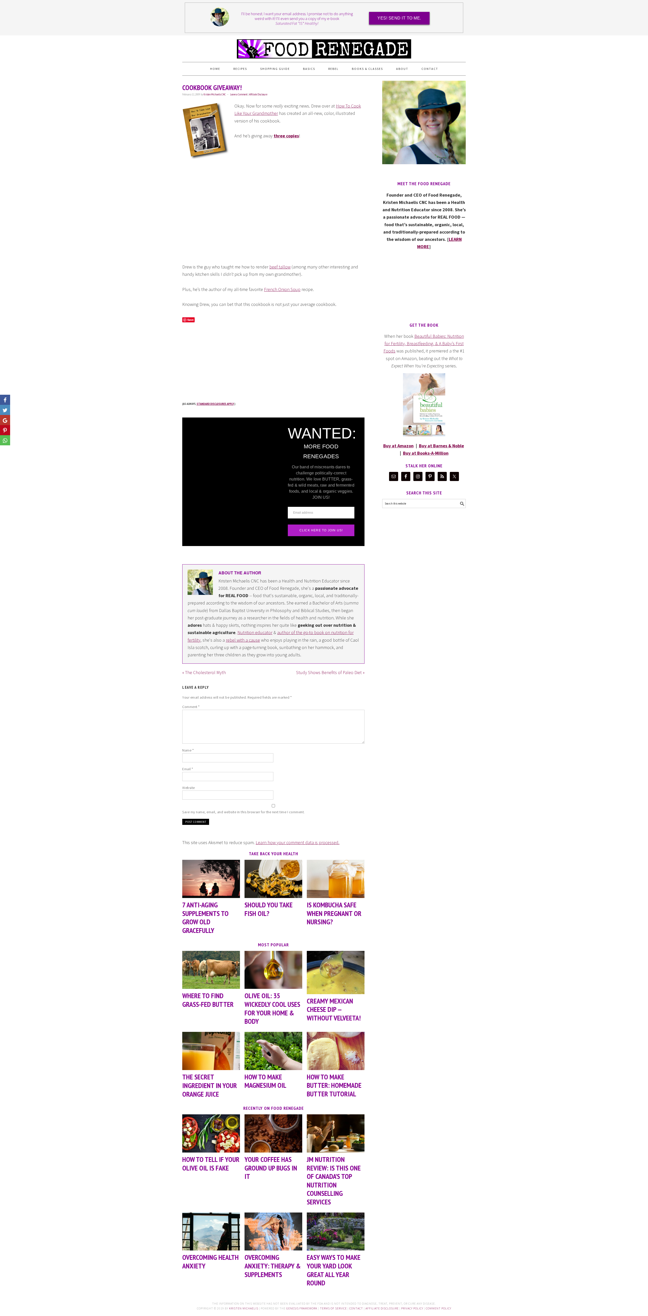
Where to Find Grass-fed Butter (208, 1000)
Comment (191, 706)
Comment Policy (438, 1308)
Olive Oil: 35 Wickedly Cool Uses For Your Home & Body (272, 1008)
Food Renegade (324, 46)
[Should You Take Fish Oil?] (273, 879)
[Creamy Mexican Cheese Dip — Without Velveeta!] (335, 972)
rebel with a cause (243, 640)
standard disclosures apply (215, 404)
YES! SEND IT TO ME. (399, 18)
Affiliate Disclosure (258, 94)
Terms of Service (333, 1308)
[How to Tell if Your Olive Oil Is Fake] (211, 1133)
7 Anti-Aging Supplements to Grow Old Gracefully (205, 917)
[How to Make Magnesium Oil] (273, 1051)
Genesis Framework (301, 1308)
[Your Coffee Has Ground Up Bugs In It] (273, 1133)
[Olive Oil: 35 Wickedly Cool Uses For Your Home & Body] (273, 970)
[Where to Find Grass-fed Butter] (211, 970)
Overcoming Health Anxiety (210, 1261)
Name (188, 750)
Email (187, 769)
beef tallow (280, 267)
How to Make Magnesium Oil (265, 1081)
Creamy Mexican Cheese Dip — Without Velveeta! (334, 1009)
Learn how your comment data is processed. (297, 842)
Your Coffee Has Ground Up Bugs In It (271, 1168)
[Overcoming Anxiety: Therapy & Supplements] (273, 1232)
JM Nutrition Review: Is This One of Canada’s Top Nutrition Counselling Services (334, 1180)
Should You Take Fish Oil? (269, 909)
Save (190, 320)
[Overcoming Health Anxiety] (211, 1232)
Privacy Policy (412, 1308)
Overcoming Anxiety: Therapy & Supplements (273, 1265)
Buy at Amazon (398, 446)
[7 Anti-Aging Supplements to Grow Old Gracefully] (211, 879)
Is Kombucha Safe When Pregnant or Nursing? (334, 913)
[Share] (5, 410)
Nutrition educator (254, 632)
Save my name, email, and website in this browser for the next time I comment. (243, 812)
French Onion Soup (282, 289)
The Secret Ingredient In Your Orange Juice (209, 1085)
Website (188, 787)
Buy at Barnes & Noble (441, 446)
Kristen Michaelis (243, 1308)
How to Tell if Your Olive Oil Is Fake (210, 1164)
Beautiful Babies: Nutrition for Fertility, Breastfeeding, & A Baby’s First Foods (423, 343)
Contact (356, 1308)
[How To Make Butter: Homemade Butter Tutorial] (335, 1051)
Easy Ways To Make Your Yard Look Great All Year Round (333, 1269)
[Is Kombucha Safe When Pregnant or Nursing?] (335, 879)
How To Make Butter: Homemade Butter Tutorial (334, 1085)
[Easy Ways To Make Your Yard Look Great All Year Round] (335, 1232)
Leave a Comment (238, 94)
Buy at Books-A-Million (426, 453)
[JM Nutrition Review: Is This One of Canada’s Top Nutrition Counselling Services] (335, 1133)
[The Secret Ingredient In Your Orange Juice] (211, 1051)
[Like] (5, 400)
